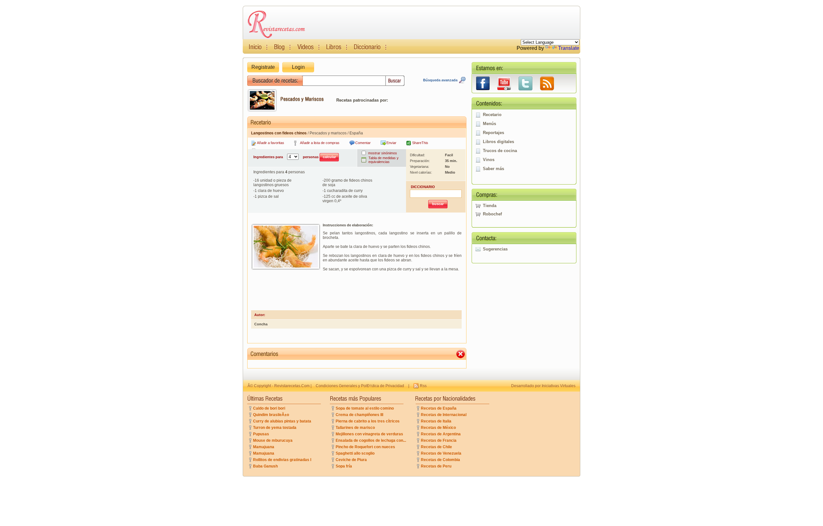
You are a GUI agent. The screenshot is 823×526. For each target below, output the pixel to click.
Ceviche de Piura (351, 460)
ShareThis (420, 143)
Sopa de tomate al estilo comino (365, 408)
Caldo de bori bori (269, 408)
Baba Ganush (265, 466)
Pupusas (261, 434)
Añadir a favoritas (270, 143)
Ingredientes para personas (286, 157)
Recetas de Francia (439, 440)
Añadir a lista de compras (319, 143)
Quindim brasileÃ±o (271, 415)
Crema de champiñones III (359, 415)
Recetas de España (439, 408)
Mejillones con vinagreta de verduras (369, 434)
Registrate (263, 67)
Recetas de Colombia (440, 460)
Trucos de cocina (500, 150)
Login (298, 67)
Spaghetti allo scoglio (355, 453)
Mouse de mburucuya (273, 440)
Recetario (492, 114)
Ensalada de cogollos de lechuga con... (371, 440)
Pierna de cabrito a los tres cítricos (368, 421)
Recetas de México (438, 427)
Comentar (363, 143)
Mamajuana (263, 447)
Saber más (493, 168)
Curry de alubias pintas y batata (282, 421)
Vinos (488, 159)
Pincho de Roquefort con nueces (365, 447)
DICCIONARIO (423, 187)
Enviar (391, 143)
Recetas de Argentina (441, 434)
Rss (423, 386)
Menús (489, 123)
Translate (568, 48)
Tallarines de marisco (355, 427)
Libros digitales (498, 141)
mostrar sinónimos (382, 153)
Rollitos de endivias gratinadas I (282, 460)
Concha (260, 324)
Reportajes (493, 132)
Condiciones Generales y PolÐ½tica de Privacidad (360, 386)
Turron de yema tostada (274, 427)
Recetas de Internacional (443, 415)
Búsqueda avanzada (440, 80)
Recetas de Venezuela (441, 453)
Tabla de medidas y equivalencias (383, 160)
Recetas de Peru (436, 466)
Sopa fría (344, 466)
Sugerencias (495, 249)
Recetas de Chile (436, 447)
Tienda (489, 205)
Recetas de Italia (436, 421)
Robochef (492, 214)
